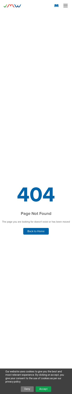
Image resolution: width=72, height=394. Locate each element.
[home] (12, 5)
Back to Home (36, 231)
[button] (64, 5)
